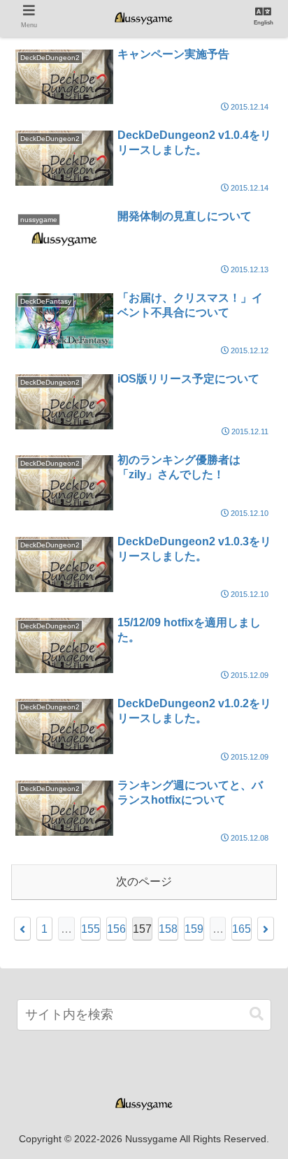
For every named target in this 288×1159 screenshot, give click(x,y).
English (263, 23)
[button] (256, 1014)
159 (194, 929)
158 (168, 929)
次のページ (144, 881)
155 (90, 929)
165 (241, 929)
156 (116, 929)
